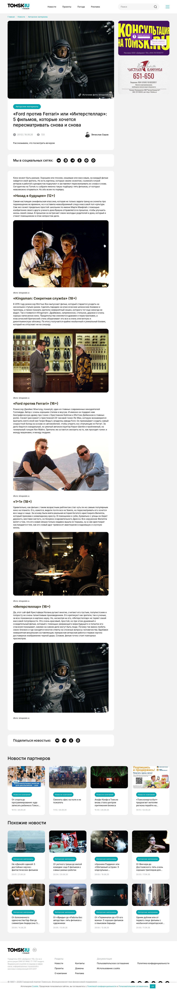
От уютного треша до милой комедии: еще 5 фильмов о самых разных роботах (67, 867)
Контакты (79, 963)
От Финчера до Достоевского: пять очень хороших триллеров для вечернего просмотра (149, 867)
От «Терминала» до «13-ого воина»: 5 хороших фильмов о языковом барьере (109, 920)
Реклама (95, 6)
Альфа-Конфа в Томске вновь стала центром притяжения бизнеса (106, 802)
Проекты (66, 6)
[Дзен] (86, 160)
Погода (81, 6)
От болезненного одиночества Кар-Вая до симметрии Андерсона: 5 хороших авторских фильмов (25, 920)
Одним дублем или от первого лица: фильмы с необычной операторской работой (149, 920)
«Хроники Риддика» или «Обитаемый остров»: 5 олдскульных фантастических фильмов (108, 867)
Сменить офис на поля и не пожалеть (67, 801)
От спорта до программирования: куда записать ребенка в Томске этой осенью (26, 802)
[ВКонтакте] (59, 160)
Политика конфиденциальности (153, 963)
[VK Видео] (66, 160)
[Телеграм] (73, 160)
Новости (52, 6)
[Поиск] (155, 6)
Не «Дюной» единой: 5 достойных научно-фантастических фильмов (25, 867)
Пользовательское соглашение (113, 963)
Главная (11, 17)
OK (152, 986)
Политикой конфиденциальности (101, 986)
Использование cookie (108, 968)
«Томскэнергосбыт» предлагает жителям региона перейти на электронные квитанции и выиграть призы (149, 802)
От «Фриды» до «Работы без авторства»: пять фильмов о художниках (67, 920)
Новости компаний (21, 794)
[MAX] (93, 160)
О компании (61, 973)
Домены (79, 968)
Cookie (35, 986)
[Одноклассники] (79, 160)
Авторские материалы (38, 17)
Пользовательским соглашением (133, 986)
